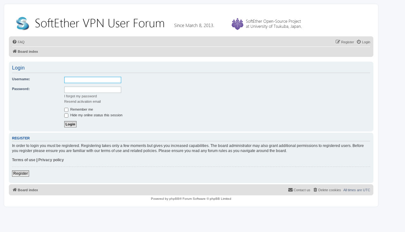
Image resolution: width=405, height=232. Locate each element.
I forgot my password (80, 96)
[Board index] (160, 22)
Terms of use (23, 160)
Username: (21, 79)
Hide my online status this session (95, 115)
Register (20, 173)
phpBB (174, 198)
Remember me (81, 109)
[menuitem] (18, 42)
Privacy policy (51, 160)
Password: (21, 89)
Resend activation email (82, 101)
